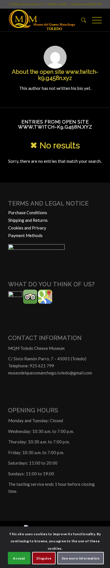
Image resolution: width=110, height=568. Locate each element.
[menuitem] (80, 20)
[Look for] (80, 20)
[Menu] (94, 20)
